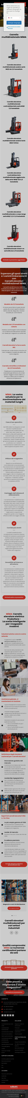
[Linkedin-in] (5, 1015)
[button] (13, 915)
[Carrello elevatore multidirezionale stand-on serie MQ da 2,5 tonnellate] (14, 233)
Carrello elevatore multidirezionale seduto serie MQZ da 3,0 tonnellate (14, 67)
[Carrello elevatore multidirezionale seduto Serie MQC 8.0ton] (14, 125)
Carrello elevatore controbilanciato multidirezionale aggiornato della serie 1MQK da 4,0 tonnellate (14, 177)
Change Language (14, 23)
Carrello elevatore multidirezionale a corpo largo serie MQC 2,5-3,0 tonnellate (14, 214)
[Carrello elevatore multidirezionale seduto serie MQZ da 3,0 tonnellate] (14, 51)
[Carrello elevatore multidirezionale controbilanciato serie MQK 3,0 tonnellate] (14, 87)
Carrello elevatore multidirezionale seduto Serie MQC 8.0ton (14, 140)
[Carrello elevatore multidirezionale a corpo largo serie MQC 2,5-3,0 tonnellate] (14, 199)
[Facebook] (2, 1015)
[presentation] (3, 888)
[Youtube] (13, 1015)
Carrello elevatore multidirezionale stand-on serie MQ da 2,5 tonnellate (14, 248)
